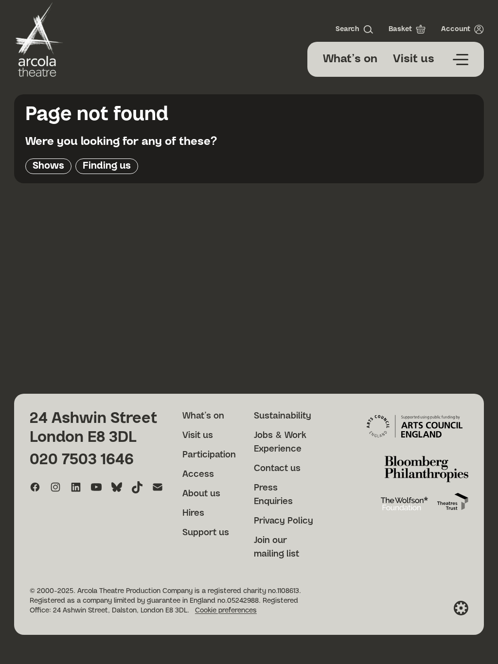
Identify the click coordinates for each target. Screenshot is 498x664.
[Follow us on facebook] (35, 487)
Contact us (277, 468)
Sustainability (282, 416)
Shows (48, 166)
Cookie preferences (226, 610)
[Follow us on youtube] (96, 487)
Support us (205, 532)
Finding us (107, 166)
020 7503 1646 (82, 459)
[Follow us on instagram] (55, 487)
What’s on (350, 59)
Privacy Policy (283, 521)
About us (201, 493)
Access (198, 474)
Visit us (413, 59)
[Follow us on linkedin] (76, 487)
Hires (193, 513)
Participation (209, 455)
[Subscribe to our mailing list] (157, 487)
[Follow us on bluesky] (116, 487)
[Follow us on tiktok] (137, 487)
